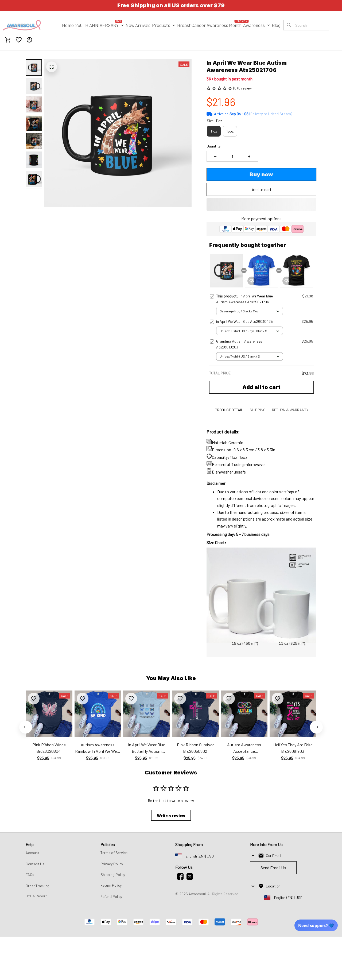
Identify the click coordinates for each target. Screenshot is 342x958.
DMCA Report (36, 896)
